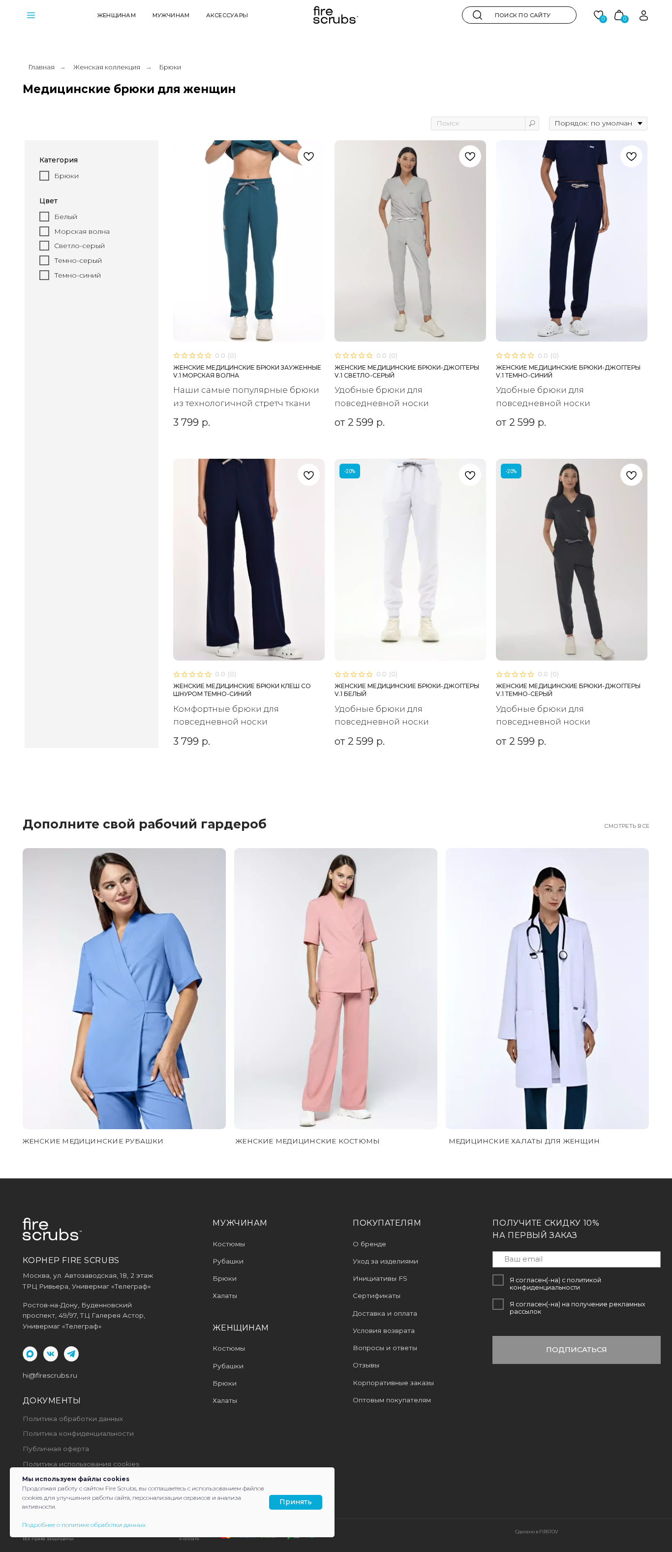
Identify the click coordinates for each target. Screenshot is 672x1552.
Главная (42, 67)
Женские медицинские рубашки (93, 1141)
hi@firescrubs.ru (50, 1375)
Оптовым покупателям (392, 1400)
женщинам (116, 15)
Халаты (225, 1400)
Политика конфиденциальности (78, 1433)
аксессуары (227, 15)
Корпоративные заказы (393, 1383)
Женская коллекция (106, 67)
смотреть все (626, 826)
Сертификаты (376, 1295)
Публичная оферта (56, 1449)
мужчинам (171, 15)
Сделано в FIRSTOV (536, 1531)
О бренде (369, 1244)
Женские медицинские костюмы (308, 1141)
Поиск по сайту (522, 15)
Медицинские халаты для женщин (524, 1141)
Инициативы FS (380, 1278)
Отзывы (366, 1365)
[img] (477, 15)
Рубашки (228, 1366)
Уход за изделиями (385, 1261)
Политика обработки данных (73, 1419)
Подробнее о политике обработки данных (84, 1524)
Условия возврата (384, 1330)
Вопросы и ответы (385, 1348)
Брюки (225, 1383)
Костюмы (229, 1348)
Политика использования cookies (81, 1464)
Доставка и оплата (385, 1313)
